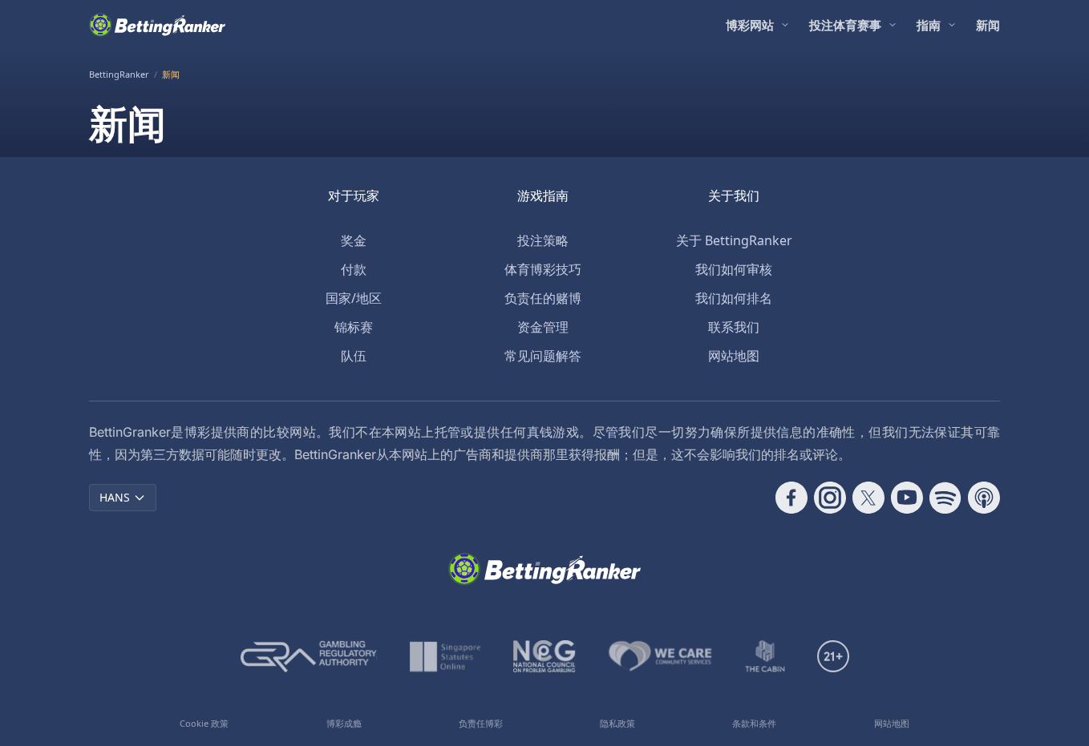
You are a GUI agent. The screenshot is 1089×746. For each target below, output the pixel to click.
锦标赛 (353, 327)
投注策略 (543, 240)
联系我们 (733, 327)
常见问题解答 (542, 356)
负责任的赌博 (542, 298)
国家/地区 (354, 298)
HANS (114, 497)
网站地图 (733, 356)
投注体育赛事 (845, 25)
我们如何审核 (733, 269)
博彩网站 (750, 25)
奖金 (353, 240)
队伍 (353, 356)
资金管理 (543, 327)
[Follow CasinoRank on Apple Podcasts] (984, 498)
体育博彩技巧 (542, 269)
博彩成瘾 (344, 723)
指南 (929, 25)
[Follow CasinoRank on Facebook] (791, 498)
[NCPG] (544, 656)
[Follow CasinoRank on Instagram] (830, 498)
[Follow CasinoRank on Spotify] (945, 498)
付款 (353, 269)
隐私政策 (617, 723)
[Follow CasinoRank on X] (868, 498)
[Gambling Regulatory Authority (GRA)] (309, 656)
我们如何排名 (733, 298)
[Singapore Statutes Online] (445, 656)
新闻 (988, 25)
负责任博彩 (481, 723)
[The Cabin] (765, 656)
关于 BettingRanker (734, 240)
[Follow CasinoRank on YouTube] (907, 498)
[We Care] (660, 656)
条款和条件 (754, 723)
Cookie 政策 (204, 723)
